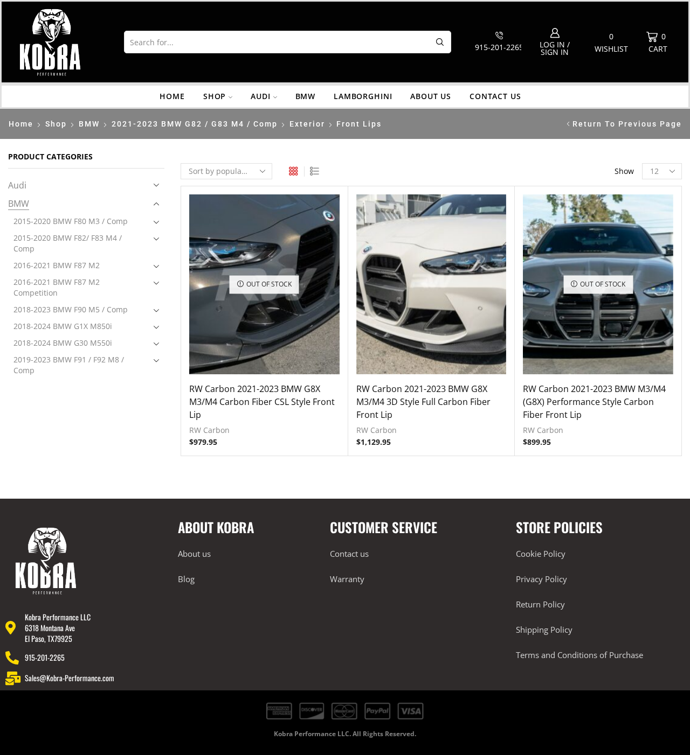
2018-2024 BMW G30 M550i (62, 343)
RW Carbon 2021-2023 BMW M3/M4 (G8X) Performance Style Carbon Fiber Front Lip (594, 402)
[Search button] (440, 42)
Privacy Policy (541, 579)
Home (172, 96)
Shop (214, 96)
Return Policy (540, 604)
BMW (305, 96)
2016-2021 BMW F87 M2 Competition (56, 287)
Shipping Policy (544, 629)
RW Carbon (209, 430)
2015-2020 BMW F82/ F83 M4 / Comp (67, 243)
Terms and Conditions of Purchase (579, 654)
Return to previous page (627, 124)
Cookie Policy (540, 553)
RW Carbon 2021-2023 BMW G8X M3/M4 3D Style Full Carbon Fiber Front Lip (423, 402)
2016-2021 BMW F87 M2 (56, 265)
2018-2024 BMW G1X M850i (62, 326)
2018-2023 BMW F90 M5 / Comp (70, 309)
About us (430, 96)
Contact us (495, 96)
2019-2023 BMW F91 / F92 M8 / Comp (68, 364)
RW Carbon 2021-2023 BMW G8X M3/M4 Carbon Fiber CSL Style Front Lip (262, 402)
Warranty (347, 579)
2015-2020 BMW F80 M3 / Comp (70, 221)
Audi (260, 96)
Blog (186, 579)
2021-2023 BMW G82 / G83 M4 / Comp (195, 124)
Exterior (307, 124)
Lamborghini (363, 96)
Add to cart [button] (431, 288)
